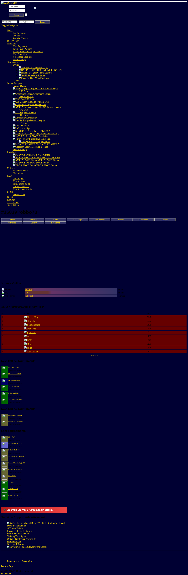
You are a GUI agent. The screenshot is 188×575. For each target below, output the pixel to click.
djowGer (31, 332)
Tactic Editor (13, 205)
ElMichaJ (31, 321)
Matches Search (20, 170)
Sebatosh (29, 296)
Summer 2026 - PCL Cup (15, 443)
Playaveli (31, 328)
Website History (20, 38)
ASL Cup (23, 91)
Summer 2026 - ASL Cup (15, 415)
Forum (10, 192)
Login (16, 15)
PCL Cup (23, 115)
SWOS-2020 (13, 202)
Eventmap (55, 223)
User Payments (20, 46)
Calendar (17, 80)
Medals (121, 220)
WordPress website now (18, 533)
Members (11, 43)
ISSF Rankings (20, 149)
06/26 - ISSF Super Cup (15, 469)
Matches (11, 168)
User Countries (20, 54)
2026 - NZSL (12, 476)
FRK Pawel (32, 351)
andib (29, 348)
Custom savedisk (21, 186)
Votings (165, 220)
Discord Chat (19, 194)
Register (11, 199)
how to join (18, 178)
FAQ (9, 176)
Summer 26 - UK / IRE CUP (16, 456)
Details (12, 220)
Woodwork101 (14, 541)
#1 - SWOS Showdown (14, 373)
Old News (17, 35)
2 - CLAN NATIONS (14, 450)
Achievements (99, 220)
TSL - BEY (11, 482)
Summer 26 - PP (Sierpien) (15, 421)
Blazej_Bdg (32, 317)
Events (16, 65)
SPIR (29, 340)
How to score (19, 181)
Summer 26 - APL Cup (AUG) (16, 463)
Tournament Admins (22, 49)
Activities (12, 223)
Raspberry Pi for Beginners (19, 531)
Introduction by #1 (21, 184)
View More (94, 355)
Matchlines (18, 173)
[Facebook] (3, 554)
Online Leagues (14, 83)
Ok (1, 573)
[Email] (20, 554)
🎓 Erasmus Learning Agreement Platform (28, 509)
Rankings (11, 152)
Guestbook (143, 220)
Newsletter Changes (22, 57)
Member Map (19, 59)
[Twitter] (9, 554)
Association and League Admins (28, 51)
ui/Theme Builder (15, 528)
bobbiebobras (33, 325)
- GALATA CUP (13, 489)
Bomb (30, 344)
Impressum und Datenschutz (20, 561)
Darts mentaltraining (16, 525)
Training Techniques (16, 536)
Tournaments (13, 62)
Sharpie (28, 289)
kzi (26, 292)
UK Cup (23, 123)
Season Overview (21, 86)
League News (19, 33)
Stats (55, 220)
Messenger (77, 220)
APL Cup (23, 110)
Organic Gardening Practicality (21, 539)
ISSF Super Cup (26, 96)
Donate (10, 197)
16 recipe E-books (15, 544)
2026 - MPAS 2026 (13, 386)
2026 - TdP (11, 437)
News (9, 30)
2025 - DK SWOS (13, 367)
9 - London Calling (13, 393)
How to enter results (22, 189)
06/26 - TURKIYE (13, 495)
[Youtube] (15, 554)
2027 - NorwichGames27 (15, 399)
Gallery (34, 223)
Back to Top (7, 566)
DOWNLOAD (14, 41)
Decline (7, 573)
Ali (28, 336)
